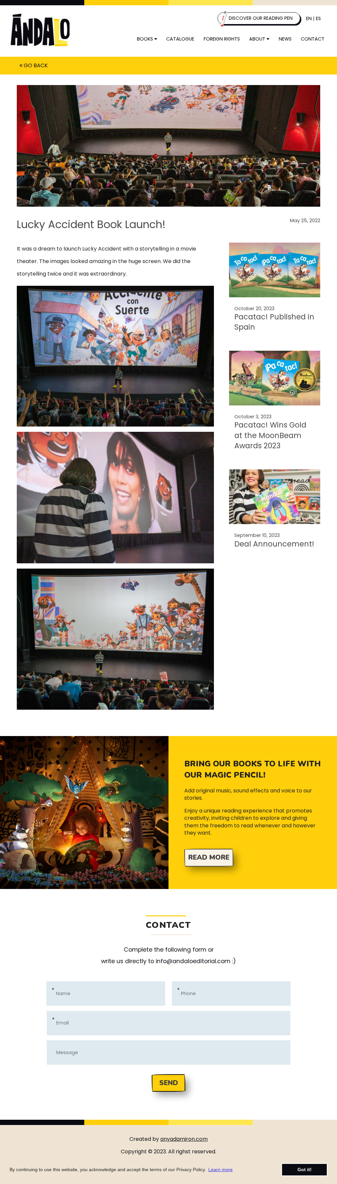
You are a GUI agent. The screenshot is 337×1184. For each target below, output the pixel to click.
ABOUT (258, 39)
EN (309, 18)
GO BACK (35, 65)
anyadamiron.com (184, 1139)
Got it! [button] (305, 1169)
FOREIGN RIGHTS (222, 39)
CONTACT (312, 39)
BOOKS (145, 39)
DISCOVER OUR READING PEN (260, 18)
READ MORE (208, 857)
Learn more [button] (220, 1169)
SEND (168, 1082)
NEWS (285, 39)
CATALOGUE (180, 39)
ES (318, 18)
